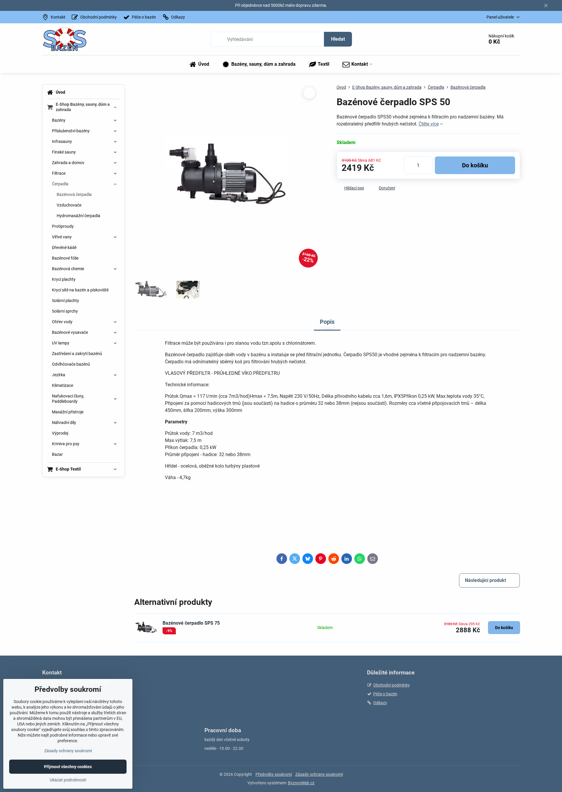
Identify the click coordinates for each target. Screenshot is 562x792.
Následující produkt (485, 580)
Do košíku (475, 165)
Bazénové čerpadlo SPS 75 (191, 623)
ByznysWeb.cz (301, 783)
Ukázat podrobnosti (68, 780)
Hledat (338, 39)
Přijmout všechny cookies (68, 766)
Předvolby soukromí (273, 774)
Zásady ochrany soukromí (319, 774)
